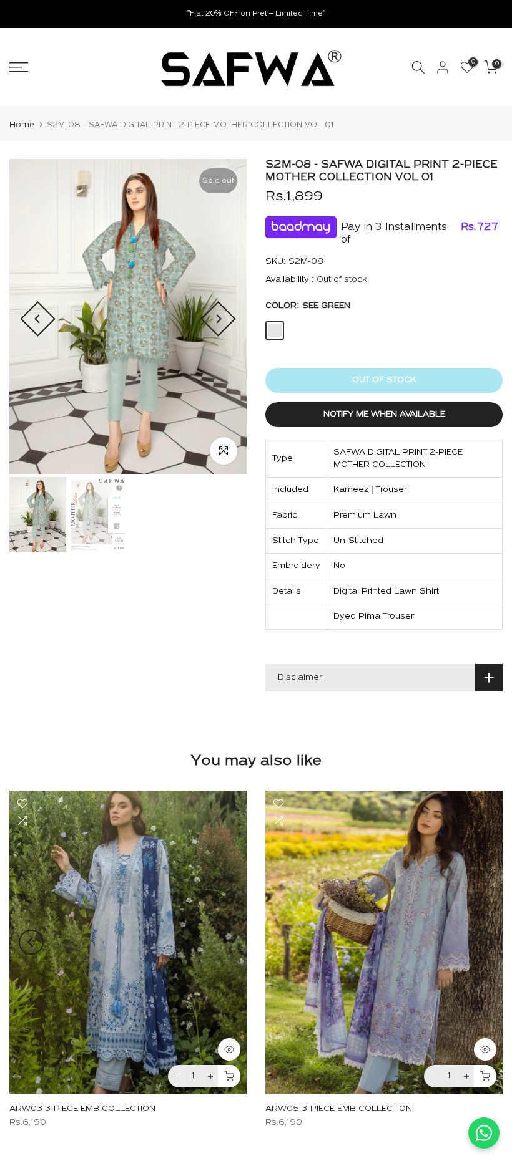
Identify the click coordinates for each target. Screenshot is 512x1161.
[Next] (218, 319)
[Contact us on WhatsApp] (484, 1133)
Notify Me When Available (384, 414)
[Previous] (38, 319)
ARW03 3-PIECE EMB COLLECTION (82, 1108)
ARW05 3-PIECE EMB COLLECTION (338, 1108)
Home (21, 125)
